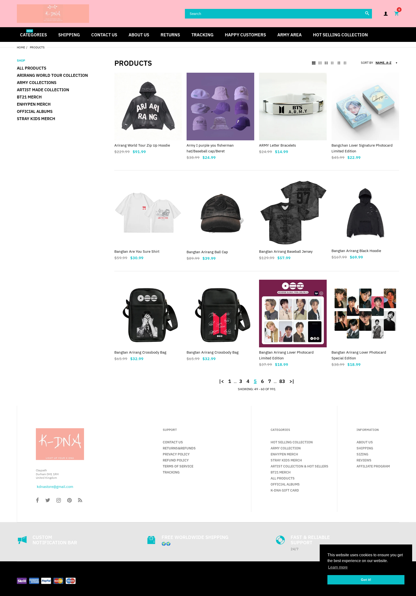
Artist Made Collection (43, 89)
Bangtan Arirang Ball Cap (207, 252)
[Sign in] (385, 13)
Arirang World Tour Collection (52, 75)
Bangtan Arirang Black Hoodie (356, 250)
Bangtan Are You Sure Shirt (136, 251)
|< (221, 381)
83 (282, 381)
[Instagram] (58, 501)
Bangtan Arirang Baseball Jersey (285, 251)
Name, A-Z (383, 63)
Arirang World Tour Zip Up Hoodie (142, 145)
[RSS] (80, 501)
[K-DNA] (53, 13)
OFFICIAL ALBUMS (34, 111)
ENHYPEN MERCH (34, 104)
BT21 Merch (29, 97)
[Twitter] (47, 501)
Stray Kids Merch (36, 118)
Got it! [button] (366, 580)
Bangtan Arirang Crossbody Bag (140, 352)
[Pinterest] (69, 501)
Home (21, 47)
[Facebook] (37, 501)
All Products (31, 68)
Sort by (367, 63)
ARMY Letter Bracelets (277, 145)
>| (291, 381)
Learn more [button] (338, 567)
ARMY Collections (36, 82)
